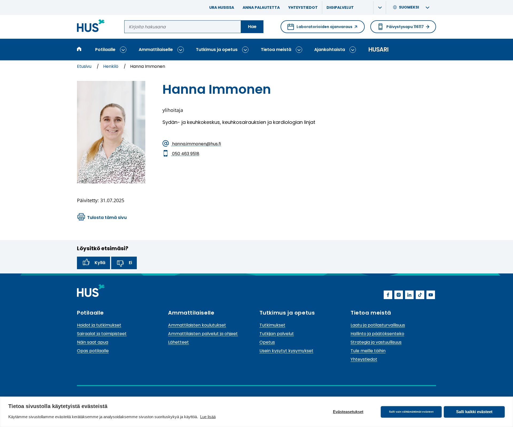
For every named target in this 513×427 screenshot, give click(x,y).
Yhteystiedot (303, 7)
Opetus (267, 342)
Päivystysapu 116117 (405, 26)
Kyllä (100, 263)
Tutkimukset (272, 325)
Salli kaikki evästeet (474, 411)
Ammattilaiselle (156, 49)
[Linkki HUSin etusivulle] (91, 26)
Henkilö (111, 66)
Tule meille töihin (368, 351)
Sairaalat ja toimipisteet (102, 334)
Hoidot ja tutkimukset (99, 325)
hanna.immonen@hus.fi (196, 143)
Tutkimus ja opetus (217, 49)
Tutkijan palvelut (276, 334)
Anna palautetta (261, 7)
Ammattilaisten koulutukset (197, 325)
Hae (252, 26)
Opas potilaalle (93, 351)
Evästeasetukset (348, 411)
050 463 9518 (185, 153)
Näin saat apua (92, 342)
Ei (130, 263)
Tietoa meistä (276, 49)
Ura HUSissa (221, 7)
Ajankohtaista (329, 49)
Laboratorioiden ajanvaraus (319, 28)
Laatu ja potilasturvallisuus (378, 325)
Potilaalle (105, 49)
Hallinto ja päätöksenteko (377, 334)
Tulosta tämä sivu (107, 217)
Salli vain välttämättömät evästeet (411, 411)
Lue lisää (208, 416)
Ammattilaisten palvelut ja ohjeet (203, 334)
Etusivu (84, 66)
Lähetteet (178, 342)
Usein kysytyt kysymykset (286, 351)
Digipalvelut (340, 7)
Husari (378, 49)
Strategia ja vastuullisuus (376, 342)
